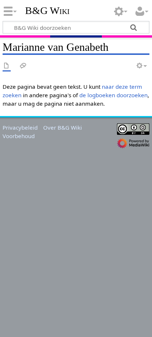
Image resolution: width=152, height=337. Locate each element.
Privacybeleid (20, 127)
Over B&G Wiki (62, 127)
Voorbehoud (19, 136)
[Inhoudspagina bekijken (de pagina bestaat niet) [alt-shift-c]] (7, 66)
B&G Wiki (47, 11)
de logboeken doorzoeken (113, 95)
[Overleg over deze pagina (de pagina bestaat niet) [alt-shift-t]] (23, 66)
